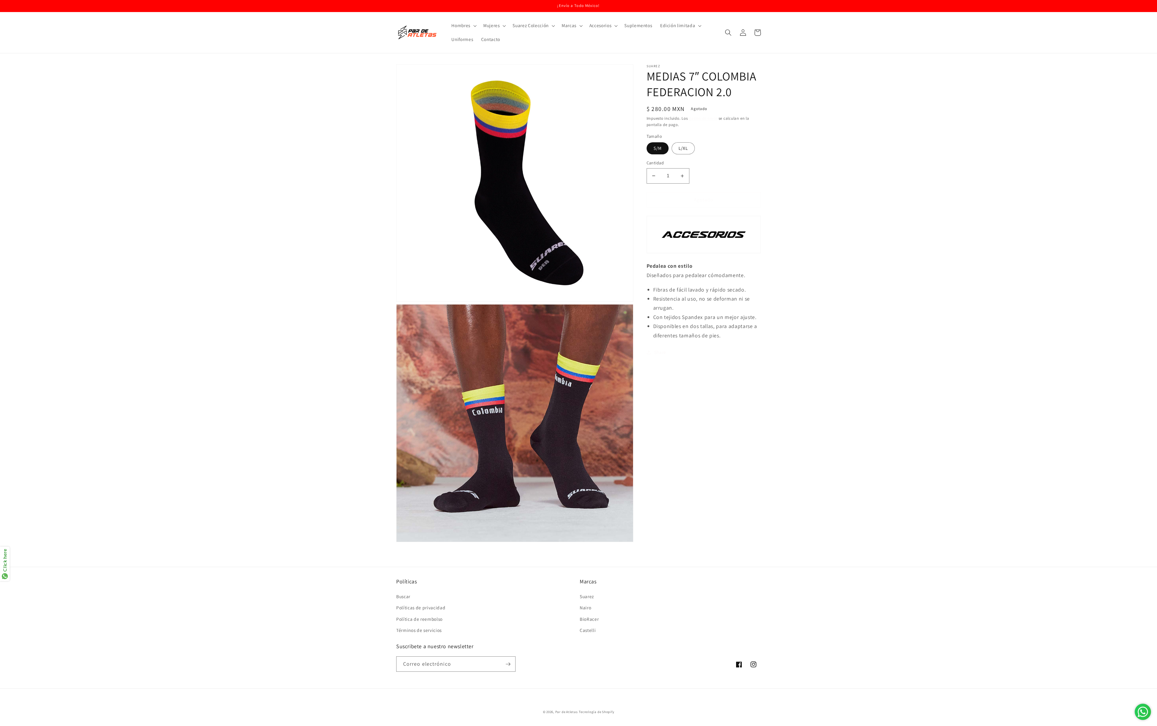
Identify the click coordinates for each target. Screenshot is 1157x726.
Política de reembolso (419, 619)
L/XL (683, 148)
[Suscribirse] (508, 664)
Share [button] (660, 352)
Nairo (585, 607)
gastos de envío (703, 118)
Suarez (587, 596)
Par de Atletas (566, 712)
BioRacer (589, 619)
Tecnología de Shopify (596, 712)
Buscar (403, 596)
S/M (658, 148)
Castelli (588, 630)
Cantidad (655, 163)
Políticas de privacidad (420, 607)
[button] (463, 26)
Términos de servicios (419, 630)
